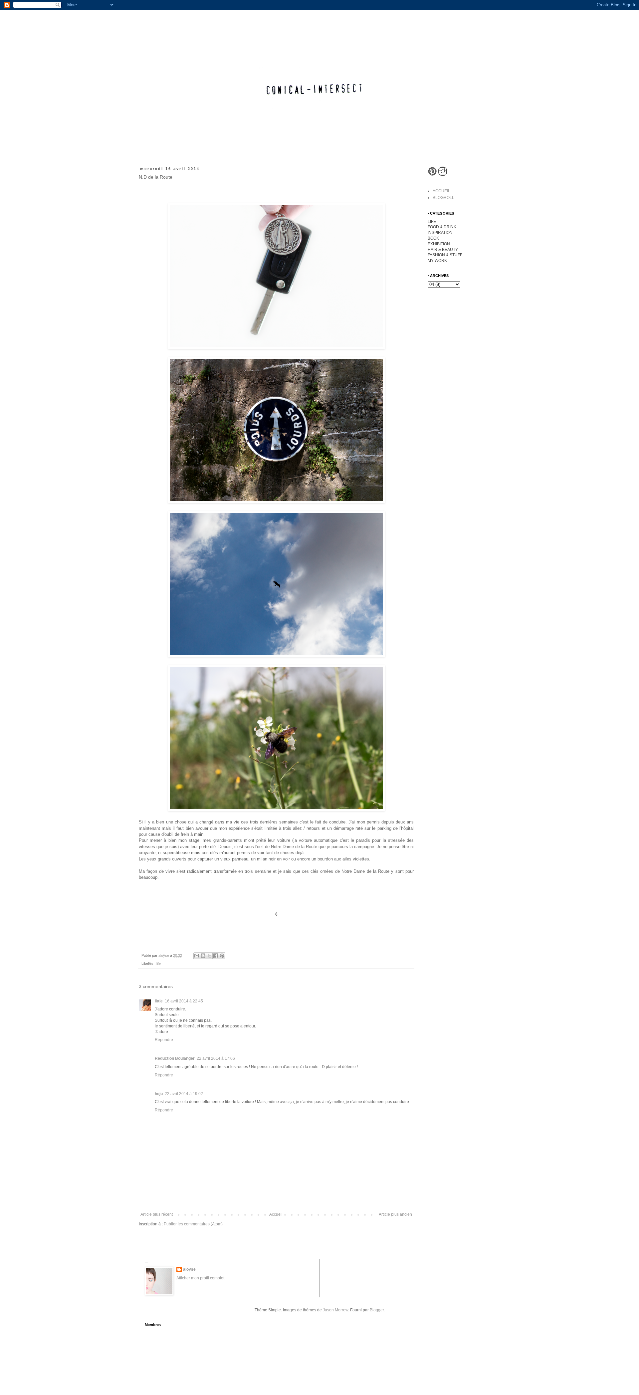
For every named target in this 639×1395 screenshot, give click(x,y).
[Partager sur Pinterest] (222, 955)
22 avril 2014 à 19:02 (184, 1093)
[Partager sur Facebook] (215, 955)
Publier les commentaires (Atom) (193, 1224)
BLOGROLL (443, 197)
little (159, 1001)
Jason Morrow (335, 1310)
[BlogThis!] (203, 955)
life (158, 963)
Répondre (164, 1039)
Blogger (377, 1310)
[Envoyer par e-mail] (196, 955)
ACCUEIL (441, 191)
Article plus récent (156, 1214)
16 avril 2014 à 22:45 (184, 1001)
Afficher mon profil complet (200, 1278)
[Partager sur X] (209, 955)
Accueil (276, 1214)
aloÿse (189, 1269)
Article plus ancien (395, 1214)
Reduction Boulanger (175, 1058)
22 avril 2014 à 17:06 (216, 1058)
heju (159, 1093)
